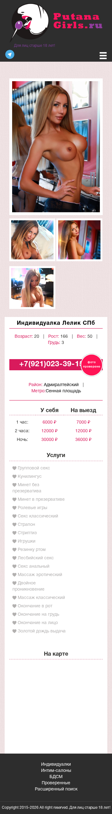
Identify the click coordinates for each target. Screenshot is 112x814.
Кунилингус (30, 477)
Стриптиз (27, 533)
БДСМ (56, 777)
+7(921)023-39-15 (51, 364)
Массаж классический (41, 598)
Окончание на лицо (38, 623)
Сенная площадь (63, 391)
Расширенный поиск (56, 789)
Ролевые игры (32, 508)
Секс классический (38, 516)
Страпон (26, 525)
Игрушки (26, 541)
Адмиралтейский (61, 385)
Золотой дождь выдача (42, 631)
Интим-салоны (56, 771)
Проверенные (56, 783)
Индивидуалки (56, 765)
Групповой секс (34, 468)
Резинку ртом (32, 550)
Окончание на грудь (38, 615)
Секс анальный (33, 567)
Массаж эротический (40, 575)
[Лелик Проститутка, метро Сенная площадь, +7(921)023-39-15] (56, 146)
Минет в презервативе (41, 500)
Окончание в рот (35, 606)
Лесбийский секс (36, 558)
